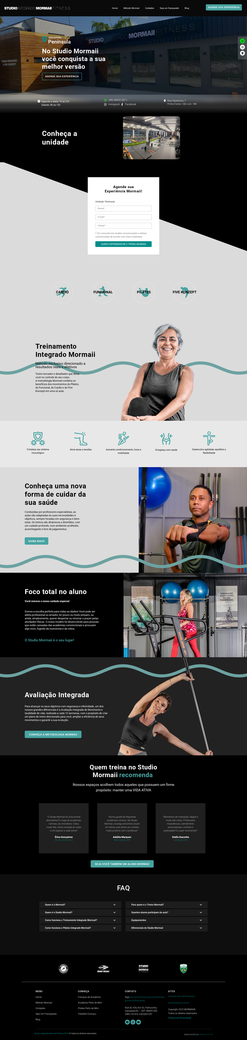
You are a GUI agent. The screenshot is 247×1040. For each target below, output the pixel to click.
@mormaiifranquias (135, 1000)
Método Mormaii (132, 8)
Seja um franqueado (169, 8)
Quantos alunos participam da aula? (149, 912)
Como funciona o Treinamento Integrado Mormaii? (71, 920)
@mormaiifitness (156, 997)
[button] (80, 904)
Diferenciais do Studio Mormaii (147, 928)
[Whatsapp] (242, 41)
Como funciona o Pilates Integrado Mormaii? (68, 928)
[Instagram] (242, 47)
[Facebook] (127, 1022)
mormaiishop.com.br (178, 1002)
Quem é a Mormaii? (55, 904)
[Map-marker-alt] (242, 53)
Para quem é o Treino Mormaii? (147, 904)
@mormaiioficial (138, 997)
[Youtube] (138, 1022)
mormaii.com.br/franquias (181, 996)
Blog (187, 8)
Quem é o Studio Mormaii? (58, 912)
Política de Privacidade (179, 1018)
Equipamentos (138, 920)
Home (115, 8)
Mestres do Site (206, 1034)
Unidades (149, 8)
